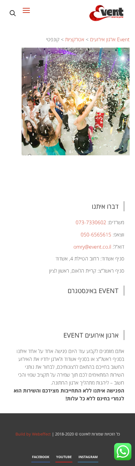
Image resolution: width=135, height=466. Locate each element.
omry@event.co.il (92, 246)
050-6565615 (96, 234)
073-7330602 (91, 222)
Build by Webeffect (33, 434)
